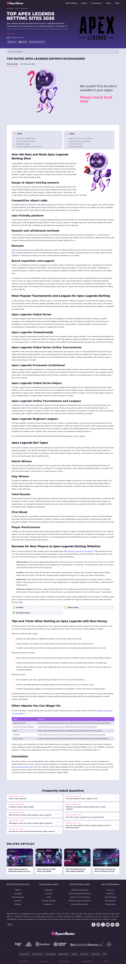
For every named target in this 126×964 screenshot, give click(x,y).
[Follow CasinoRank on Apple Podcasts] (117, 925)
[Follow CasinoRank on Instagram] (98, 925)
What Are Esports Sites (79, 890)
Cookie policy (43, 961)
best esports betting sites (23, 767)
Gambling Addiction (87, 961)
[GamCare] (43, 944)
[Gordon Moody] (60, 944)
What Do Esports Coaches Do (80, 901)
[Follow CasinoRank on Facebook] (93, 925)
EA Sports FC (48, 904)
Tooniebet (18, 893)
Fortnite (49, 893)
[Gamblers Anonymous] (29, 944)
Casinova (18, 901)
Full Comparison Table (28, 64)
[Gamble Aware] (86, 944)
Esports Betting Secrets (80, 904)
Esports (84, 3)
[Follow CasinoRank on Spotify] (113, 925)
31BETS (18, 890)
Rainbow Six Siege (48, 901)
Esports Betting (71, 3)
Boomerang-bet (18, 897)
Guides (108, 3)
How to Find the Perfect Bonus (79, 893)
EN (9, 924)
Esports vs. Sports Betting (80, 897)
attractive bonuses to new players (80, 551)
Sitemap (106, 961)
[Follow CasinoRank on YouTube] (108, 925)
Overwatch (49, 890)
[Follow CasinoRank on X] (103, 925)
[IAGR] (18, 944)
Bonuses (15, 250)
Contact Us (110, 893)
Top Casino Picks (12, 64)
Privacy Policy (110, 904)
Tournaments (96, 3)
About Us (110, 890)
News (117, 3)
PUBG (49, 897)
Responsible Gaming (64, 961)
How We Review (110, 897)
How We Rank (110, 901)
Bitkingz (18, 904)
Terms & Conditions (23, 961)
